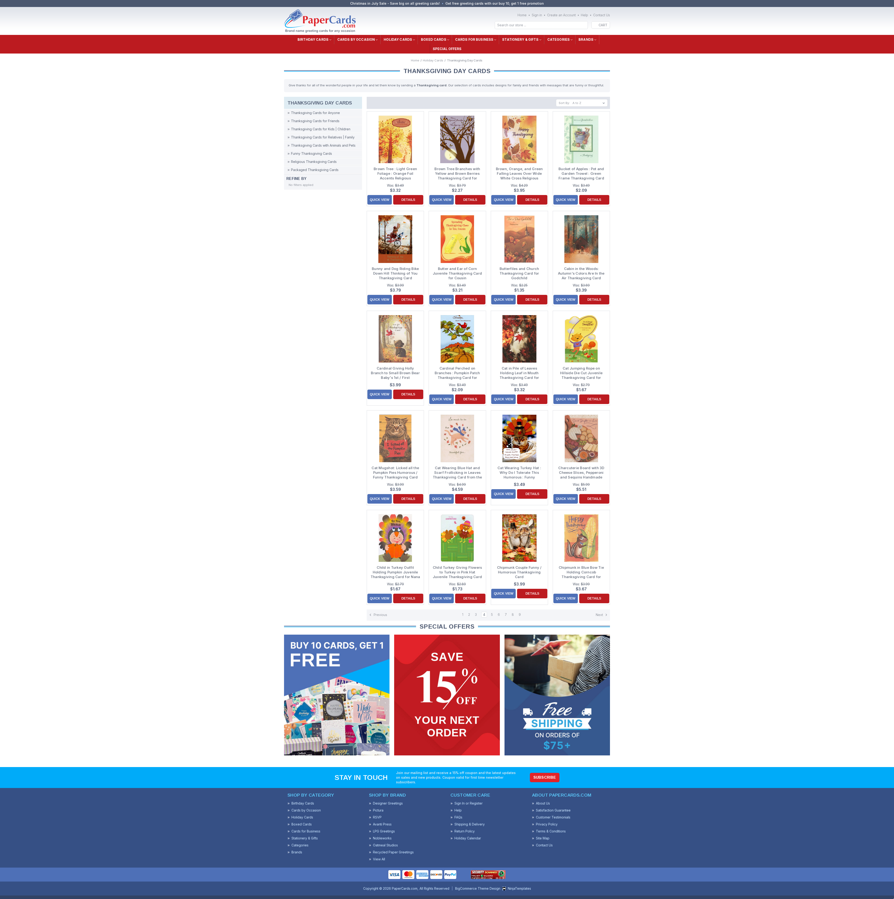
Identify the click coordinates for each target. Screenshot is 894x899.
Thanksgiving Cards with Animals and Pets (323, 145)
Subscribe (544, 777)
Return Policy (464, 831)
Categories (558, 39)
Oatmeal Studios (385, 845)
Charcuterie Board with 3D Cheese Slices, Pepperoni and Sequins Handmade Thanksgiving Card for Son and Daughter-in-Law (581, 473)
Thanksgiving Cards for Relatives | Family (323, 137)
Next (600, 615)
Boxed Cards (433, 39)
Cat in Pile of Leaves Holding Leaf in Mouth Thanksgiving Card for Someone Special (519, 373)
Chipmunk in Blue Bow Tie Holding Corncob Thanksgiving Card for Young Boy (581, 572)
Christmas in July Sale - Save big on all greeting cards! (395, 3)
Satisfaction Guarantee (553, 810)
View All (379, 859)
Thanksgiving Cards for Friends (315, 121)
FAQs (458, 817)
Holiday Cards (398, 39)
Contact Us (601, 15)
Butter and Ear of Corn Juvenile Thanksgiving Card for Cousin (457, 273)
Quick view (379, 200)
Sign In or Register (468, 803)
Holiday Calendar (467, 838)
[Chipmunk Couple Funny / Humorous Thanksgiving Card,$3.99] (519, 538)
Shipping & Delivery (469, 824)
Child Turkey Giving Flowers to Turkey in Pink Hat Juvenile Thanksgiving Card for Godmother (457, 572)
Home (522, 15)
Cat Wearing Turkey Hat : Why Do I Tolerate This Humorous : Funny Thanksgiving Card (519, 473)
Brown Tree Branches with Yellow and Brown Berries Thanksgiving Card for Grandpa (457, 174)
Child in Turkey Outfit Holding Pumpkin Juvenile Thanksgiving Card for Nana (395, 572)
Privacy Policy (547, 824)
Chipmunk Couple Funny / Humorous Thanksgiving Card (519, 572)
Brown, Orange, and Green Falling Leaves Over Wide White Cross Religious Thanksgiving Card (519, 174)
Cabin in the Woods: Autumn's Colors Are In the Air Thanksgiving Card (581, 273)
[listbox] (589, 102)
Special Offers (447, 49)
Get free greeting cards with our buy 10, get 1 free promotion (494, 3)
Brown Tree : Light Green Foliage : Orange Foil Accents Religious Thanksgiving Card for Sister (395, 174)
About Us (543, 803)
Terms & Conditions (551, 831)
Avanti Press (382, 824)
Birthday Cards (313, 39)
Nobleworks (382, 838)
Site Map (542, 838)
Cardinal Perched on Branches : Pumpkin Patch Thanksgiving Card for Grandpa (457, 373)
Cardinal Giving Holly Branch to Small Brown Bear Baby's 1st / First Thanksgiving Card (395, 373)
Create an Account (561, 15)
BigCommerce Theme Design (477, 888)
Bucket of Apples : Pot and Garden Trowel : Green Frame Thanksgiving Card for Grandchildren (581, 174)
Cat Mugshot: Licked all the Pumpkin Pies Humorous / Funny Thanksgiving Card (395, 472)
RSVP (377, 817)
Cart (603, 25)
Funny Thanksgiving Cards (311, 153)
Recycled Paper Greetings (393, 852)
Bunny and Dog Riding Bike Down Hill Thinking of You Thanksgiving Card (395, 273)
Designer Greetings (388, 803)
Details (408, 200)
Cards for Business (474, 39)
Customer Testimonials (553, 817)
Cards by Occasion (356, 39)
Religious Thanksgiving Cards (314, 162)
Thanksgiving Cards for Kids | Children (320, 129)
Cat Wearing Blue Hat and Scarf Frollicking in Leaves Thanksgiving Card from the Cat (457, 473)
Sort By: (564, 103)
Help (584, 15)
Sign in (537, 15)
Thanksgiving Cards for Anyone (315, 113)
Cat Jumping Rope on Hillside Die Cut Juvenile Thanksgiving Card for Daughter (581, 373)
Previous (380, 615)
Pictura (378, 810)
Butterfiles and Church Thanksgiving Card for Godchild (519, 273)
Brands (586, 39)
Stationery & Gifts (520, 39)
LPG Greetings (384, 831)
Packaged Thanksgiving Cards (315, 170)
